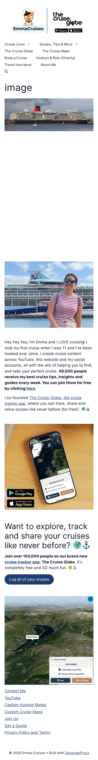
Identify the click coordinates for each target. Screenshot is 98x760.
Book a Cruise (16, 58)
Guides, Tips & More (56, 44)
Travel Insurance (18, 64)
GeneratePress (77, 753)
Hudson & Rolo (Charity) (55, 58)
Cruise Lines (15, 44)
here (30, 388)
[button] (6, 71)
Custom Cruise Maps (24, 712)
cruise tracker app (22, 562)
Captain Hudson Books (25, 704)
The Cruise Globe (19, 51)
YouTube (13, 698)
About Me (48, 64)
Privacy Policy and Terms (27, 732)
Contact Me (15, 691)
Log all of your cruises (29, 579)
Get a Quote (16, 725)
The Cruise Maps (56, 51)
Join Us (11, 718)
